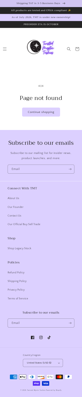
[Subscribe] (70, 169)
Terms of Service (18, 298)
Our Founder (16, 207)
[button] (5, 49)
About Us (13, 198)
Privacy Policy (16, 289)
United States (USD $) (39, 362)
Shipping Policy (17, 281)
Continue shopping (41, 112)
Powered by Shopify (54, 390)
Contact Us (14, 215)
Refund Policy (16, 272)
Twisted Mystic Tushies (36, 390)
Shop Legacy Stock (19, 248)
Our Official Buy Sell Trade (24, 224)
